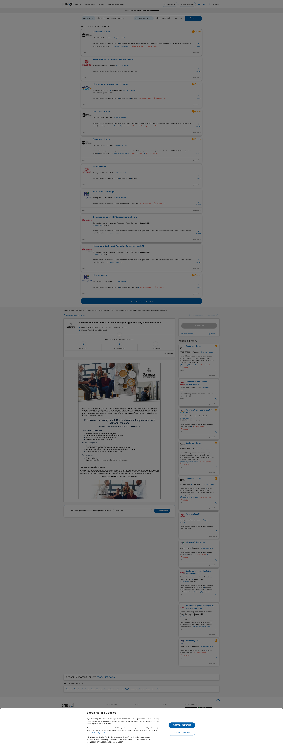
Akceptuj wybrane (182, 733)
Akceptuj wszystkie (182, 725)
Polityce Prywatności (99, 733)
